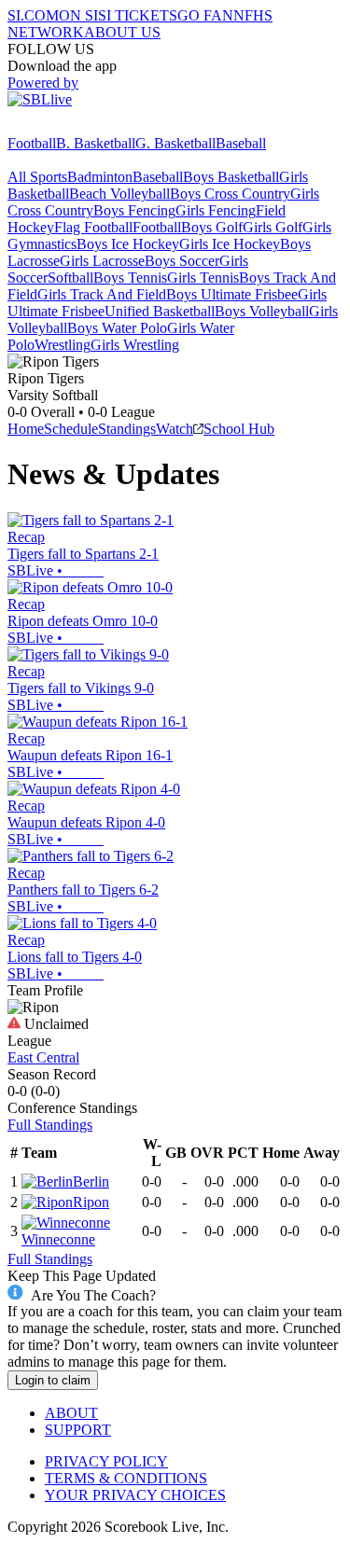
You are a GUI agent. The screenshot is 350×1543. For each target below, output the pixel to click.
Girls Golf (272, 227)
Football (31, 143)
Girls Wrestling (135, 345)
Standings (127, 429)
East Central (43, 1057)
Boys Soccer (182, 261)
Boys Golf (212, 227)
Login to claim (53, 1380)
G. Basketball (175, 143)
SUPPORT (78, 1430)
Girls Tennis (203, 277)
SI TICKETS (137, 15)
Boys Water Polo (117, 328)
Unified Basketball (160, 311)
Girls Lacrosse (102, 261)
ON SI (78, 15)
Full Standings (49, 1125)
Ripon (91, 1202)
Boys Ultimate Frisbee (232, 294)
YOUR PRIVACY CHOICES (135, 1495)
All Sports (37, 177)
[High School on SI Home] (79, 126)
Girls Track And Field (101, 294)
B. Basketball (95, 143)
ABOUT (71, 1413)
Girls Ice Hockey (229, 244)
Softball (70, 277)
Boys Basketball (231, 177)
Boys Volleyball (262, 311)
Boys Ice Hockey (128, 244)
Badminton (100, 177)
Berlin (91, 1181)
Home (25, 429)
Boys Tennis (130, 277)
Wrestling (63, 345)
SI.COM (33, 15)
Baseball (241, 143)
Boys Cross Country (230, 194)
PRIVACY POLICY (106, 1461)
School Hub (238, 429)
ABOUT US (122, 32)
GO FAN (205, 15)
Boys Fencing (134, 210)
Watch (174, 429)
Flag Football (93, 227)
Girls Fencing (215, 210)
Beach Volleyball (119, 194)
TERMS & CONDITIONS (126, 1478)
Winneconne (58, 1239)
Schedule (71, 429)
